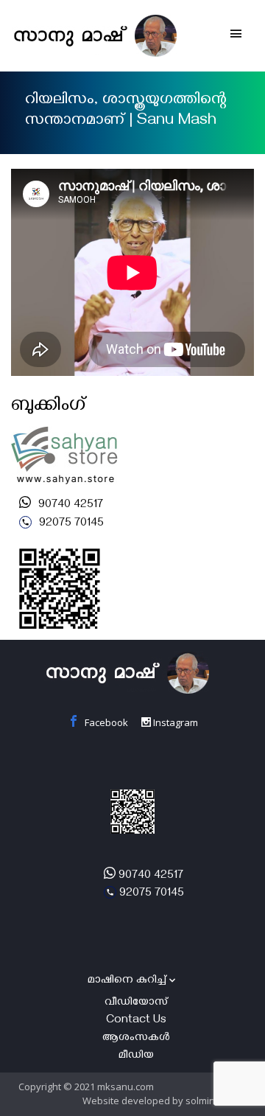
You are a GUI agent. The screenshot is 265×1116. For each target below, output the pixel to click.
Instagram (174, 722)
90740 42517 (69, 505)
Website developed (126, 1100)
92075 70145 (70, 524)
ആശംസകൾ (136, 1038)
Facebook (105, 722)
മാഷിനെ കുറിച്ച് (127, 981)
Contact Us (136, 1021)
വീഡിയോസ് (136, 1003)
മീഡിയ (136, 1056)
